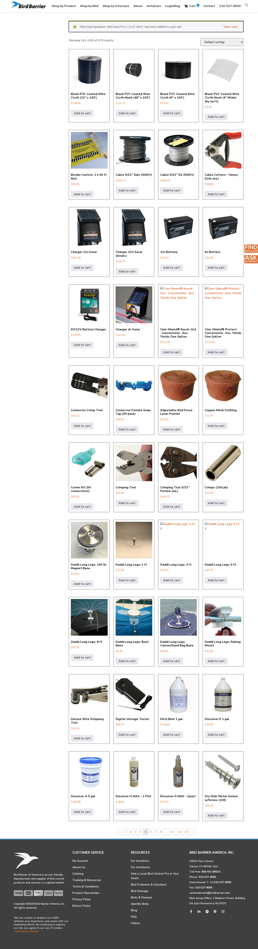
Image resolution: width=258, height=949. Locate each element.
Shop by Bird (89, 6)
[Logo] (28, 6)
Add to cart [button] (82, 113)
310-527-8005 (203, 887)
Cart (194, 6)
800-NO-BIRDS (211, 871)
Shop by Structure (116, 6)
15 (186, 832)
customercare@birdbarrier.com (209, 893)
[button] (247, 6)
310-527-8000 (230, 6)
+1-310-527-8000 (220, 882)
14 (179, 832)
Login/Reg (172, 6)
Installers (154, 6)
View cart (230, 27)
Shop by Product (64, 6)
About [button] (138, 6)
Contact (209, 6)
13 (172, 832)
